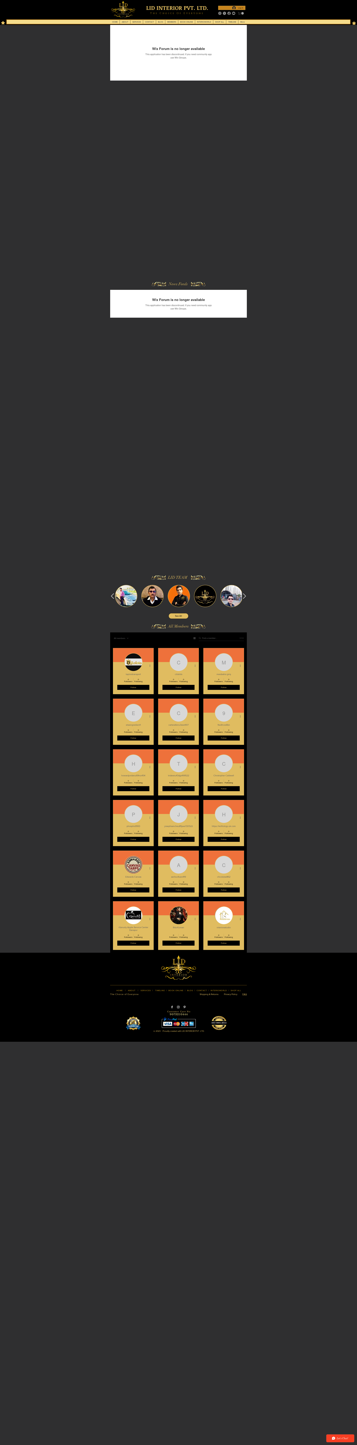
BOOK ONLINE (175, 990)
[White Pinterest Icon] (184, 1007)
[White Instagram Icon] (178, 1007)
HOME (119, 990)
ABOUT (131, 990)
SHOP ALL (236, 990)
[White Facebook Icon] (172, 1007)
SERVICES (146, 990)
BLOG (190, 990)
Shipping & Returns (209, 994)
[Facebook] (229, 13)
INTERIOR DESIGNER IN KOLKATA (217, 999)
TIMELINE (160, 990)
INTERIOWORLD (219, 990)
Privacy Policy (230, 994)
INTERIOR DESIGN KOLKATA (136, 999)
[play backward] (112, 596)
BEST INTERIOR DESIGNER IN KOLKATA (175, 999)
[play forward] (244, 596)
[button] (241, 13)
